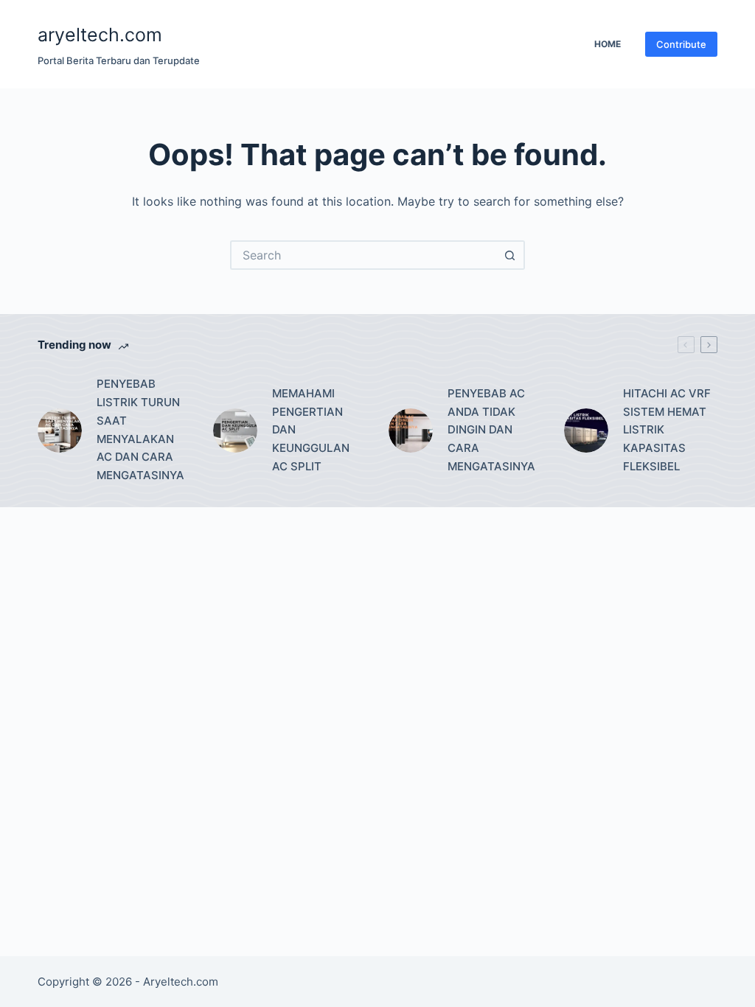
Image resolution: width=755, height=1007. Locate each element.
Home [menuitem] (607, 43)
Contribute (681, 44)
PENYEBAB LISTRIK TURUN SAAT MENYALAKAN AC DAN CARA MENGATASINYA (140, 429)
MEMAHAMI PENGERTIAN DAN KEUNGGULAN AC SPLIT (310, 429)
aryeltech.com (100, 35)
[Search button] (510, 255)
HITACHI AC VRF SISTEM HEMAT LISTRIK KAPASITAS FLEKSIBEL (667, 429)
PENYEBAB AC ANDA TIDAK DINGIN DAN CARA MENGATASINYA (491, 429)
